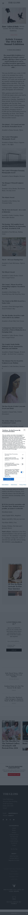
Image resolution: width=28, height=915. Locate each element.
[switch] (22, 458)
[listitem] (14, 455)
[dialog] (14, 457)
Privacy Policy (22, 484)
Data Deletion (5, 484)
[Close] (24, 430)
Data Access (14, 484)
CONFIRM (8, 479)
